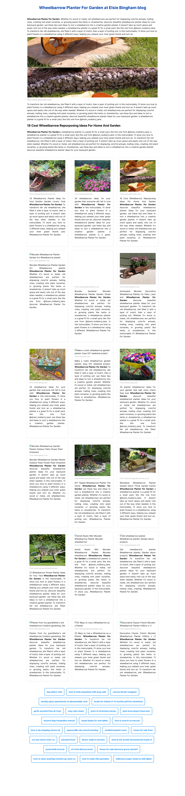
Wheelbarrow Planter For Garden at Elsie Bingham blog (92, 7)
